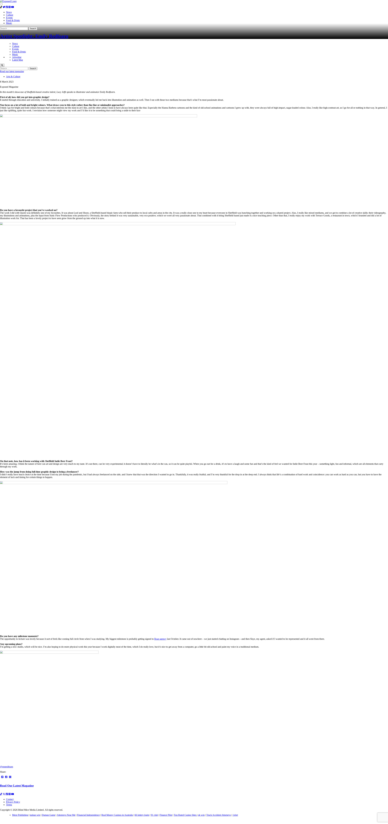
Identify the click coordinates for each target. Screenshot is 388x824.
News (15, 43)
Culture (15, 46)
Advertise (16, 57)
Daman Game (48, 815)
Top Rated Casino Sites (185, 815)
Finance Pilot (166, 815)
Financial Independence (88, 815)
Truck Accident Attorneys (218, 815)
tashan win (35, 815)
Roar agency (160, 639)
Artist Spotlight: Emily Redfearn (34, 36)
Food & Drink (19, 51)
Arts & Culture (13, 76)
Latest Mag (17, 60)
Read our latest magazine (12, 71)
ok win (201, 815)
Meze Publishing (20, 815)
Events (15, 49)
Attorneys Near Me (66, 815)
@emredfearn (6, 766)
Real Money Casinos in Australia (117, 815)
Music (15, 54)
